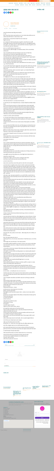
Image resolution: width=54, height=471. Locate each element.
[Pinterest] (11, 12)
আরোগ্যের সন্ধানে (11, 3)
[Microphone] (10, 1)
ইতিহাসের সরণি (48, 4)
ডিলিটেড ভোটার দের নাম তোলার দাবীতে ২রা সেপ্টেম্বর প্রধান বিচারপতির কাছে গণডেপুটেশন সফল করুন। (43, 62)
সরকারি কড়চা (22, 4)
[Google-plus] (7, 1)
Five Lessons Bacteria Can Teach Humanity (42, 32)
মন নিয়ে (28, 3)
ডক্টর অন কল (16, 3)
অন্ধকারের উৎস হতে (39, 4)
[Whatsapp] (13, 12)
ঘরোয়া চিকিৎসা (38, 3)
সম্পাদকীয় (44, 4)
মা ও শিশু (25, 3)
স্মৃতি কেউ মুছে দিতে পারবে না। (41, 91)
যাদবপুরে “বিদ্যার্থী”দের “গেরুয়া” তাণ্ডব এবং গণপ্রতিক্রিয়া (43, 117)
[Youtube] (8, 1)
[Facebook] (4, 1)
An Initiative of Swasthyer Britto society (16, 402)
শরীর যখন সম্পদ (43, 3)
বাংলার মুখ (26, 4)
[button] (33, 1)
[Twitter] (5, 1)
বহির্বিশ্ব (30, 4)
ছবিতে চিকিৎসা (21, 3)
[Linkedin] (8, 12)
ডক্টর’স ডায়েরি (48, 3)
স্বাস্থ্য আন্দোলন (17, 4)
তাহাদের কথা (33, 4)
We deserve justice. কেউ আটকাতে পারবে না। (43, 143)
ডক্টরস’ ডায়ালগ (33, 3)
